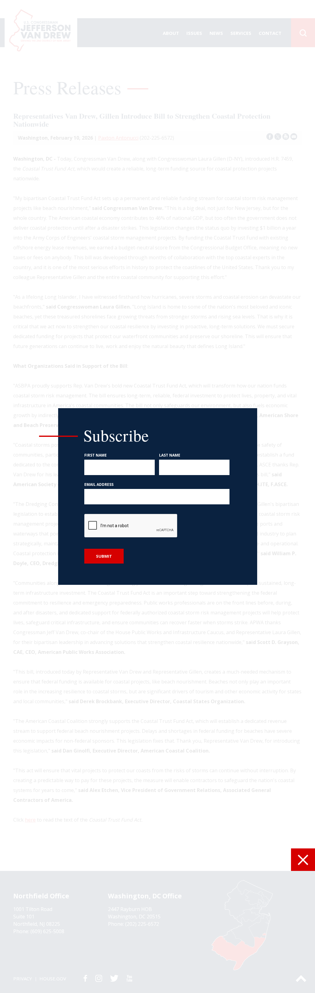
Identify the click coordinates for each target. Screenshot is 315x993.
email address (99, 484)
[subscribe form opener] (303, 859)
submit (104, 556)
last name (169, 455)
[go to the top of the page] (301, 978)
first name (95, 455)
